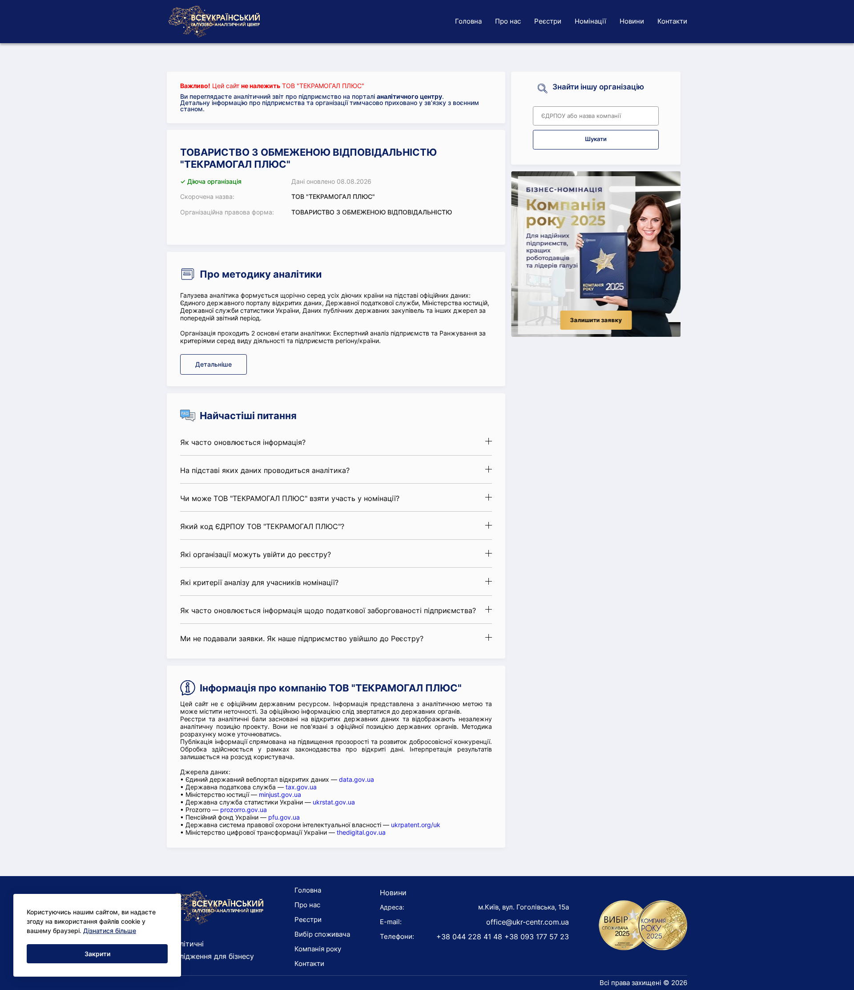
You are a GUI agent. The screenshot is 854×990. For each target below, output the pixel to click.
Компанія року (317, 949)
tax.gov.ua (301, 787)
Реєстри (547, 21)
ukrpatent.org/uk (415, 824)
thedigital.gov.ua (361, 832)
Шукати (596, 139)
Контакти (672, 21)
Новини (632, 21)
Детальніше (213, 364)
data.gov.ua (356, 779)
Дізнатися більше (109, 930)
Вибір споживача (322, 934)
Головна (468, 21)
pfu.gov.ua (284, 817)
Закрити (97, 954)
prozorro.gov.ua (243, 809)
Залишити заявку (596, 320)
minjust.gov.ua (280, 794)
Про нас (508, 21)
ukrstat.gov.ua (334, 802)
